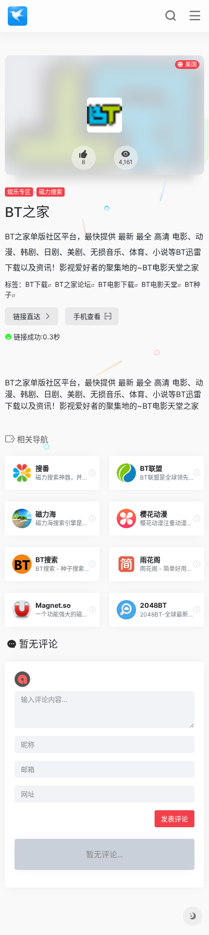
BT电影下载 (116, 284)
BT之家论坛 (73, 284)
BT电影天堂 (159, 284)
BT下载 (36, 284)
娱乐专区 (19, 192)
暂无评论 (38, 644)
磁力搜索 (50, 192)
